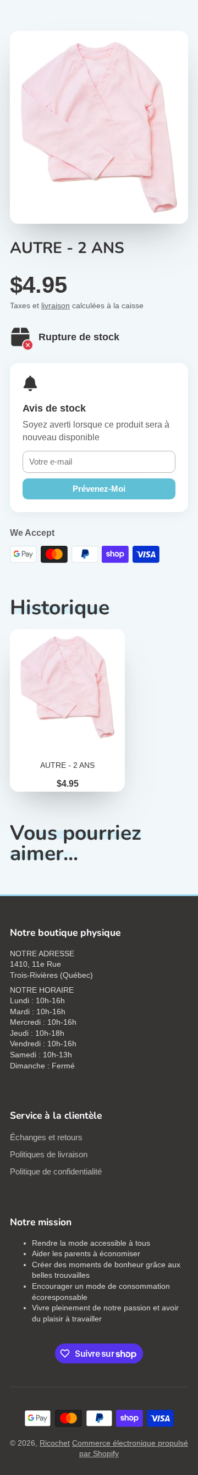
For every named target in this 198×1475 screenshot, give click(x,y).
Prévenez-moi (99, 488)
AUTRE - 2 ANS (67, 710)
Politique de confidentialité (56, 1171)
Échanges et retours (46, 1137)
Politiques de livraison (48, 1154)
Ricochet (55, 1443)
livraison (55, 305)
